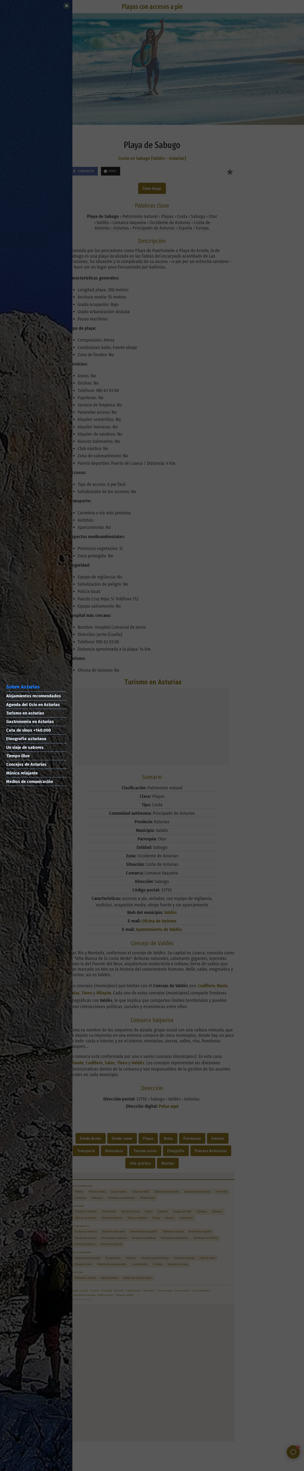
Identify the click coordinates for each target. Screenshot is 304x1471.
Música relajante (22, 773)
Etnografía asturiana (26, 738)
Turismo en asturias (25, 713)
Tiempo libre (18, 755)
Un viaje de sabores (25, 747)
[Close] (66, 5)
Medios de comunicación (29, 781)
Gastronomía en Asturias (30, 721)
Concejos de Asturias (26, 764)
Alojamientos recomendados (33, 695)
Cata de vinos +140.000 (28, 730)
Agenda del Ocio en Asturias (33, 704)
